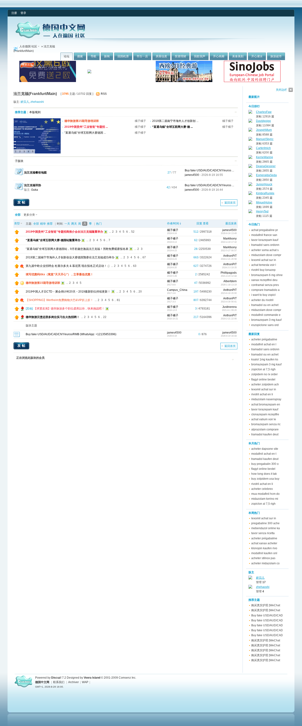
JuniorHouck (264, 184)
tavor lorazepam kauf (264, 240)
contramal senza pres (265, 285)
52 (132, 231)
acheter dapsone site (264, 448)
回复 (199, 223)
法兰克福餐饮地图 (35, 172)
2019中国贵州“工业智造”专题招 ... (86, 126)
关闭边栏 (281, 89)
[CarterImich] (250, 148)
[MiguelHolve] (250, 203)
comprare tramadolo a (265, 290)
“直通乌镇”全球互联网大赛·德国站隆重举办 (53, 240)
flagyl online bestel (263, 379)
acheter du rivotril (262, 300)
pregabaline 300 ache (265, 523)
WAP (85, 682)
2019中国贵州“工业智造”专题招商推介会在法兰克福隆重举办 (64, 231)
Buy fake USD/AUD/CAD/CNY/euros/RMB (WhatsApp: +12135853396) (71, 334)
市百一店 (142, 56)
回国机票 (123, 56)
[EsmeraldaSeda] (250, 175)
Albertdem (230, 281)
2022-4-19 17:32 (229, 242)
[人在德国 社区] (50, 37)
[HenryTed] (250, 212)
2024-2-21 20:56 (229, 259)
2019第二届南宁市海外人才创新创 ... (175, 121)
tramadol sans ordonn (265, 245)
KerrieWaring (264, 157)
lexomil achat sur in (263, 260)
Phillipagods (229, 272)
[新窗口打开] (17, 233)
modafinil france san (264, 235)
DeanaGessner (266, 166)
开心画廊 (218, 56)
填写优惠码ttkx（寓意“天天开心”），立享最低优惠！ (59, 274)
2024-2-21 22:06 (229, 319)
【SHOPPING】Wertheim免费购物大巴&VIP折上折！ (59, 300)
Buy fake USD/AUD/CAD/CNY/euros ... (209, 170)
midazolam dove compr (266, 255)
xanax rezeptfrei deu (264, 280)
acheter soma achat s (265, 250)
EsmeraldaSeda (266, 175)
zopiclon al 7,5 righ (263, 369)
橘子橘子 (140, 121)
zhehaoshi (37, 101)
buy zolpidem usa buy (265, 478)
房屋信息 (161, 56)
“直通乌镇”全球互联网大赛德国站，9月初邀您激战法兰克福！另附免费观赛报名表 (77, 249)
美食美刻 (237, 56)
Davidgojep (263, 121)
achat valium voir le (263, 419)
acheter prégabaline (264, 339)
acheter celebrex (262, 489)
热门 (99, 223)
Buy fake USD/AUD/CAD (267, 615)
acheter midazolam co (265, 563)
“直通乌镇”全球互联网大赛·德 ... (172, 126)
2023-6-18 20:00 (229, 293)
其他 (29, 308)
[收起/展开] (236, 112)
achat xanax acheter (264, 543)
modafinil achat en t (263, 453)
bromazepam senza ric (266, 424)
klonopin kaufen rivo (264, 548)
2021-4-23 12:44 (229, 276)
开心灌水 (257, 56)
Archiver (73, 682)
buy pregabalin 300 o (265, 464)
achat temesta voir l (263, 265)
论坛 (66, 56)
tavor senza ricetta (263, 533)
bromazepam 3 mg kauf (266, 320)
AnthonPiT (230, 255)
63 (134, 266)
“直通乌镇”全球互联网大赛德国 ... (85, 132)
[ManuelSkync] (250, 139)
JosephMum (264, 130)
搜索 (80, 56)
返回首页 (230, 202)
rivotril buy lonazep (263, 270)
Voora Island (92, 677)
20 (140, 291)
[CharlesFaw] (250, 112)
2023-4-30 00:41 (229, 302)
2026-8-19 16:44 (229, 336)
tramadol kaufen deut (264, 434)
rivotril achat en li (262, 394)
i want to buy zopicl (263, 295)
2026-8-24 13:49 (229, 233)
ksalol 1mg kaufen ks (264, 359)
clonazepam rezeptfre (265, 414)
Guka (34, 189)
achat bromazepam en (265, 404)
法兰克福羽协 (32, 185)
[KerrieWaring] (250, 158)
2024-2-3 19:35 (229, 267)
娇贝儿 (25, 101)
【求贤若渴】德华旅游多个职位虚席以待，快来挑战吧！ (69, 308)
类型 (17, 223)
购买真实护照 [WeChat (265, 605)
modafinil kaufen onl (264, 553)
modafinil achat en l (263, 344)
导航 (93, 56)
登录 (23, 13)
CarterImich (263, 148)
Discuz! (56, 677)
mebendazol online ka (265, 528)
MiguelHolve (264, 202)
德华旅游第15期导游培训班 (81, 121)
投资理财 (180, 56)
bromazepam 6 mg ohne (267, 275)
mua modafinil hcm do (265, 493)
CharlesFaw (264, 112)
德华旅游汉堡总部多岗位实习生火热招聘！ (53, 317)
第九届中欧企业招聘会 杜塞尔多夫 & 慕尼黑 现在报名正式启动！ (66, 266)
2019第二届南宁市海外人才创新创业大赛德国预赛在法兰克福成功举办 (70, 257)
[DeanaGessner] (250, 167)
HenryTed (262, 211)
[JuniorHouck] (250, 185)
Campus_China (177, 290)
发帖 (21, 202)
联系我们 (58, 682)
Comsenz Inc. (127, 677)
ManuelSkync (264, 139)
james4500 (192, 175)
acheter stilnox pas (263, 558)
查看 (206, 223)
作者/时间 (173, 223)
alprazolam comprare (265, 429)
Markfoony (230, 238)
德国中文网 (42, 682)
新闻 (107, 56)
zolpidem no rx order (264, 374)
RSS (104, 93)
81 (118, 300)
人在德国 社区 (28, 46)
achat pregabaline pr (264, 230)
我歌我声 (199, 56)
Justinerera (229, 307)
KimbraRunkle (265, 193)
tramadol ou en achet (264, 305)
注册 (14, 13)
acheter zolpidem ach (265, 384)
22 (104, 317)
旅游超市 (276, 56)
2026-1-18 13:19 (229, 285)
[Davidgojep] (250, 121)
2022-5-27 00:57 (229, 250)
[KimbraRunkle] (250, 194)
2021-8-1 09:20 (229, 310)
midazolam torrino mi (264, 498)
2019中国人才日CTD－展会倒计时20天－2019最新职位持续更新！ (68, 291)
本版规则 (35, 112)
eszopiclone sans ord (265, 325)
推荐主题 (20, 112)
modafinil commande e (266, 315)
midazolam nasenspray (266, 399)
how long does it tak (264, 473)
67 (144, 257)
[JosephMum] (250, 130)
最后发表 (231, 223)
